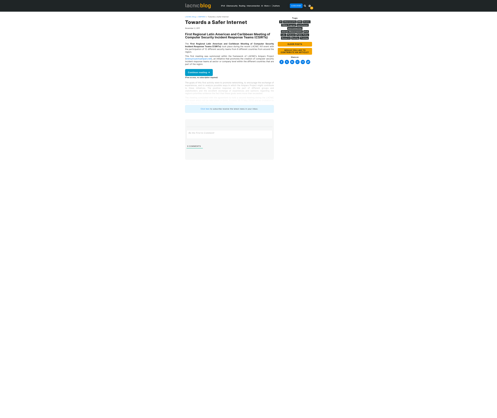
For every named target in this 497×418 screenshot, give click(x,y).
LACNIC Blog (190, 17)
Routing (242, 6)
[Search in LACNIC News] (305, 5)
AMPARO (202, 17)
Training (304, 38)
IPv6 (223, 6)
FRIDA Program (288, 25)
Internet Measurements (292, 32)
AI (262, 6)
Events (307, 22)
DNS (300, 22)
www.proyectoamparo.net (198, 58)
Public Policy (302, 35)
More (266, 6)
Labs (283, 35)
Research (286, 38)
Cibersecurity (232, 6)
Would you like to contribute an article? (295, 51)
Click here (205, 109)
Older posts (294, 44)
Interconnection (253, 6)
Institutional (302, 25)
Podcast (291, 35)
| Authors (276, 6)
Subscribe (296, 6)
